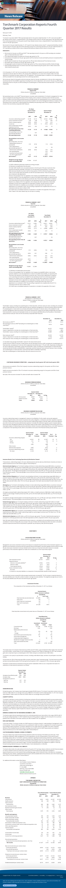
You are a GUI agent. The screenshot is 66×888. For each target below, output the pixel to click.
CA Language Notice (50, 875)
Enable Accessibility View (10, 885)
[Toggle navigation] (63, 3)
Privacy (61, 877)
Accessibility (42, 875)
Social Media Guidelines (33, 875)
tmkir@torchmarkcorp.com (27, 772)
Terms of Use (59, 875)
